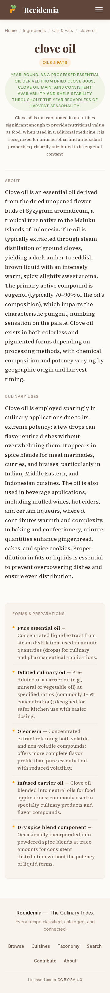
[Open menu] (99, 10)
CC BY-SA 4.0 (69, 979)
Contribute (45, 960)
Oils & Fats (62, 30)
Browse (16, 946)
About (70, 960)
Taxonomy (68, 946)
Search (94, 946)
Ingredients (34, 30)
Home (11, 30)
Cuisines (40, 946)
